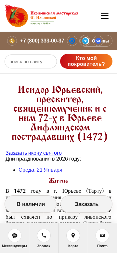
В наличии (31, 204)
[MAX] (72, 41)
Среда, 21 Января (40, 170)
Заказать (86, 204)
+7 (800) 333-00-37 (42, 40)
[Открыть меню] (104, 16)
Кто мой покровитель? (86, 61)
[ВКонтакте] (98, 41)
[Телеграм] (85, 41)
